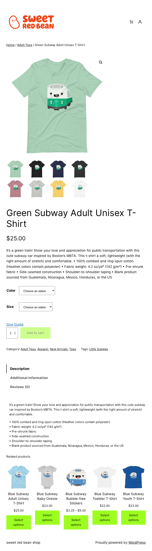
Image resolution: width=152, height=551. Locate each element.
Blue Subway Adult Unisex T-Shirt (18, 498)
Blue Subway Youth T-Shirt (133, 496)
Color (11, 290)
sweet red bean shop (23, 542)
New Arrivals (59, 349)
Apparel (42, 349)
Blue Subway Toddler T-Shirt (105, 496)
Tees (72, 349)
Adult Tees (24, 45)
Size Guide (15, 324)
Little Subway (98, 349)
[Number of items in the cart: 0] (131, 22)
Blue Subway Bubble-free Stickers (76, 498)
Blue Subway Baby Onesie (47, 496)
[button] (100, 62)
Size (10, 307)
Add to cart (35, 333)
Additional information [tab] (29, 378)
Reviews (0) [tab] (20, 387)
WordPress (137, 542)
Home (10, 45)
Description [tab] (19, 369)
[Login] (140, 22)
